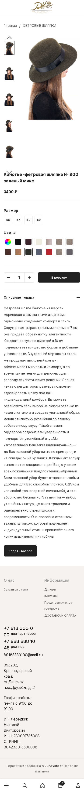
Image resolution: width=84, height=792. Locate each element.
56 (8, 220)
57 (18, 220)
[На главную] (42, 7)
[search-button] (25, 785)
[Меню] (6, 785)
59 (39, 220)
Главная (10, 25)
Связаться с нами (16, 589)
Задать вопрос (20, 551)
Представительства (58, 602)
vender (57, 766)
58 (28, 220)
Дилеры (50, 589)
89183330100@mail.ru (23, 654)
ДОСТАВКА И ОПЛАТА (60, 615)
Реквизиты (51, 609)
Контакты (50, 596)
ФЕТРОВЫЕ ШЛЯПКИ (39, 25)
